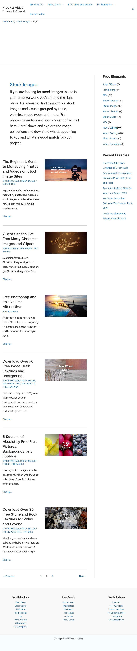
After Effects (109, 84)
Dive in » (7, 217)
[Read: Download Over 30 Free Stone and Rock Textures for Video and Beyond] (66, 517)
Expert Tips (9, 184)
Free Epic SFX (116, 616)
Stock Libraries (111, 111)
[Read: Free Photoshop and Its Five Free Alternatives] (66, 305)
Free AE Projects (116, 606)
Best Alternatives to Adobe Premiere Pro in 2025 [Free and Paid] (117, 178)
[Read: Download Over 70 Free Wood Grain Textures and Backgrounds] (66, 369)
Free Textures (11, 387)
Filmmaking (109, 89)
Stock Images (27, 181)
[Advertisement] (68, 43)
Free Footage (68, 606)
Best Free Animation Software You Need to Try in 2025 (117, 203)
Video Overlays (11, 383)
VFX (105, 122)
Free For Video (13, 7)
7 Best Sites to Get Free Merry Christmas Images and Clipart (21, 239)
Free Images (28, 383)
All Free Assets (68, 602)
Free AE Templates (116, 609)
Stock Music (109, 116)
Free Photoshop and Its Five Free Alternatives (19, 302)
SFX (105, 95)
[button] (133, 9)
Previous (8, 576)
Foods (6, 464)
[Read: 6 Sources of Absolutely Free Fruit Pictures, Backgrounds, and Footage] (66, 445)
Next (83, 576)
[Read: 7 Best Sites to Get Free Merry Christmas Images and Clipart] (66, 242)
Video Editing (110, 127)
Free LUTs (116, 602)
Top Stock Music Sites (116, 613)
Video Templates (112, 144)
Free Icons (68, 616)
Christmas (26, 248)
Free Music (68, 609)
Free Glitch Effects (116, 620)
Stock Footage (11, 181)
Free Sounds (68, 613)
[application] (62, 4)
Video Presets (110, 138)
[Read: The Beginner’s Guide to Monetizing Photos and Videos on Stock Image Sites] (66, 170)
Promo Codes (68, 620)
